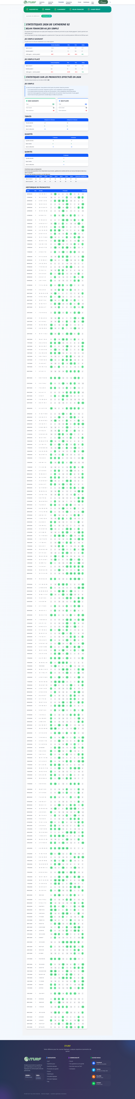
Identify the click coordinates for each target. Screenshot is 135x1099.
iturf (48, 1061)
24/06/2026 (29, 427)
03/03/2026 (29, 815)
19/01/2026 (29, 967)
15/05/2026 (29, 552)
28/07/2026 (29, 300)
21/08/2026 (29, 215)
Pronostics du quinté (52, 1069)
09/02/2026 (29, 890)
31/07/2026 (29, 289)
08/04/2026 (29, 692)
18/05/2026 (29, 542)
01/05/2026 (29, 606)
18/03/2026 (29, 761)
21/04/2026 (29, 643)
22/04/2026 (29, 640)
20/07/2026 (29, 333)
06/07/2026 (29, 388)
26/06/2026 (29, 424)
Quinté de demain (50, 2)
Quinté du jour (42, 2)
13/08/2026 (29, 244)
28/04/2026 (29, 619)
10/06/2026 (29, 470)
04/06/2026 (29, 487)
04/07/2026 (29, 396)
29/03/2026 (29, 721)
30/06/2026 (29, 408)
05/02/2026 (29, 906)
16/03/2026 (29, 768)
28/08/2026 (29, 194)
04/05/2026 (29, 594)
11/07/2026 (29, 363)
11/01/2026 (29, 988)
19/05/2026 (29, 539)
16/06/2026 (29, 451)
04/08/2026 (29, 277)
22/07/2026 (29, 324)
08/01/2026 (29, 1002)
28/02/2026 (29, 825)
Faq (48, 1081)
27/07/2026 (29, 303)
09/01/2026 (29, 999)
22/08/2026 (29, 211)
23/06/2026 (29, 430)
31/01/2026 (29, 920)
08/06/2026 (29, 474)
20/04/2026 (29, 646)
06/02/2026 (29, 903)
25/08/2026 (29, 204)
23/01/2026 (29, 950)
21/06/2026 (29, 434)
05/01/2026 (29, 1017)
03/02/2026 (29, 913)
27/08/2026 (29, 197)
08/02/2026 (29, 895)
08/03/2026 (29, 797)
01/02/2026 (29, 916)
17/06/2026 (29, 447)
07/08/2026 (29, 267)
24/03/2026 (29, 740)
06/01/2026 (29, 1012)
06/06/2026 (29, 480)
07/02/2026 (29, 899)
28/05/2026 (29, 511)
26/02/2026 (29, 832)
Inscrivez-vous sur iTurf (75, 1066)
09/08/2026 (29, 260)
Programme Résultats (69, 2)
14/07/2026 (29, 353)
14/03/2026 (29, 775)
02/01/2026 (29, 1023)
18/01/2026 (29, 971)
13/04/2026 (29, 672)
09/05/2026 (29, 573)
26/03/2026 (29, 733)
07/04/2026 (29, 695)
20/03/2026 (29, 754)
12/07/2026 (29, 360)
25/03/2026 (29, 737)
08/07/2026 (29, 378)
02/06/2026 (29, 494)
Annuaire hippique (52, 1079)
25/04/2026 (29, 630)
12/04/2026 (29, 677)
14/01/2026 (29, 981)
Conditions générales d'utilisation (58, 1093)
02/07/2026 (29, 402)
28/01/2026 (29, 930)
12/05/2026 (29, 563)
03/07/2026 (29, 399)
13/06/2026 (29, 458)
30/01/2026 (29, 923)
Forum (79, 2)
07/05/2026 (29, 584)
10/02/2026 (29, 887)
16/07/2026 (29, 346)
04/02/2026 (29, 909)
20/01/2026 (29, 964)
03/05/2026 (29, 598)
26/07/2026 (29, 307)
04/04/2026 (29, 702)
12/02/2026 (29, 880)
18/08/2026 (29, 227)
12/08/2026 (29, 247)
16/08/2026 (29, 233)
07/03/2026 (29, 801)
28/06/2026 (29, 417)
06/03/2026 (29, 805)
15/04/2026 (29, 666)
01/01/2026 (29, 1027)
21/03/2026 (29, 751)
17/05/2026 (29, 546)
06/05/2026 (29, 587)
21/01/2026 (29, 958)
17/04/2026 (29, 658)
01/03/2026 (29, 822)
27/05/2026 (29, 515)
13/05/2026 (29, 559)
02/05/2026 (29, 601)
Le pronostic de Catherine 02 (33, 16)
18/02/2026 (29, 864)
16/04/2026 (29, 662)
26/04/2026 (29, 626)
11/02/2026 (29, 883)
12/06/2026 (29, 462)
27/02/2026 (29, 829)
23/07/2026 (29, 321)
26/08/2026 (29, 200)
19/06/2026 (29, 441)
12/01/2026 (29, 984)
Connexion (72, 1069)
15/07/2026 (29, 349)
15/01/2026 (29, 977)
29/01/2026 (29, 927)
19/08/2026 (29, 223)
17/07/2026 (29, 343)
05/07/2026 (29, 392)
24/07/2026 (29, 318)
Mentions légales (45, 1093)
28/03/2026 (29, 725)
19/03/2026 (29, 757)
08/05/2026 (29, 579)
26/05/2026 (29, 518)
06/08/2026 (29, 270)
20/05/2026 (29, 535)
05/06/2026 (29, 484)
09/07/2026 (29, 371)
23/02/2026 (29, 842)
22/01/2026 (29, 953)
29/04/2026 (29, 615)
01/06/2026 (29, 498)
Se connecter (103, 2)
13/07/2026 (29, 356)
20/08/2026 (29, 220)
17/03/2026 (29, 764)
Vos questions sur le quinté (76, 1064)
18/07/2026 (29, 339)
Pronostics (61, 2)
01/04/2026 (29, 714)
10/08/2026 (29, 256)
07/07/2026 (29, 383)
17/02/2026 (29, 867)
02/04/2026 (29, 710)
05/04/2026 (29, 699)
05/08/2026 (29, 273)
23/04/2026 (29, 636)
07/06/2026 (29, 477)
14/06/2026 (29, 454)
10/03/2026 (29, 789)
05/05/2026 (29, 591)
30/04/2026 (29, 610)
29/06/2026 (29, 413)
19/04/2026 (29, 650)
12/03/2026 (29, 778)
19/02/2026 (29, 860)
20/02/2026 (29, 857)
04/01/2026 (29, 1020)
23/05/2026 (29, 525)
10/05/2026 (29, 570)
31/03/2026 (29, 718)
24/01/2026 (29, 946)
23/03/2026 (29, 744)
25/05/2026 (29, 522)
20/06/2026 (29, 437)
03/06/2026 (29, 491)
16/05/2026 (29, 549)
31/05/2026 (29, 501)
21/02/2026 (29, 853)
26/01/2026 (29, 937)
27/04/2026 (29, 623)
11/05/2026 (29, 566)
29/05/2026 (29, 508)
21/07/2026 (29, 328)
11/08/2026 (29, 252)
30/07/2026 (29, 293)
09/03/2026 (29, 792)
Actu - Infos (92, 2)
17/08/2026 (29, 230)
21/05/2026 (29, 532)
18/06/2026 (29, 444)
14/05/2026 (29, 556)
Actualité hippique (52, 1076)
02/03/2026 (29, 818)
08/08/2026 (29, 263)
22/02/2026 (29, 848)
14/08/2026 (29, 240)
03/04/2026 (29, 705)
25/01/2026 (29, 942)
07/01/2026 (29, 1006)
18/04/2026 (29, 653)
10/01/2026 (29, 993)
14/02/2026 (29, 876)
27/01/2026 (29, 934)
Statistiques (86, 2)
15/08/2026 (29, 237)
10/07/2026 (29, 366)
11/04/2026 (29, 681)
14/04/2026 (29, 669)
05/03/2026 (29, 808)
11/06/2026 (29, 467)
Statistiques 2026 (46, 16)
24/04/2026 (29, 633)
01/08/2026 (29, 285)
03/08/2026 (29, 280)
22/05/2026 (29, 529)
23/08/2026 (29, 207)
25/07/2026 (29, 312)
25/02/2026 (29, 835)
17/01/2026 (29, 974)
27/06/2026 (29, 420)
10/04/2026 (29, 685)
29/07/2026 (29, 296)
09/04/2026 (29, 688)
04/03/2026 (29, 812)
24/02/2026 (29, 839)
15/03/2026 (29, 771)
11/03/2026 (29, 783)
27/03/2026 (29, 728)
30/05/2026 (29, 504)
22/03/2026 (29, 747)
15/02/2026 (29, 872)
